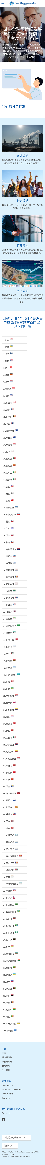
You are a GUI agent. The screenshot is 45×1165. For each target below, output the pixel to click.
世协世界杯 (7, 1057)
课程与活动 (7, 1061)
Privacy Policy (8, 1093)
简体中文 (8, 1145)
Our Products (7, 1085)
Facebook (6, 1113)
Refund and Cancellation (12, 1089)
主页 (4, 1053)
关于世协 (6, 1070)
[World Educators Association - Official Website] (22, 3)
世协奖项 (6, 1066)
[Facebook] (3, 1119)
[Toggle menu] (2, 3)
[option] (22, 34)
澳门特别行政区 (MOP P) (14, 1137)
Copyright (6, 1098)
